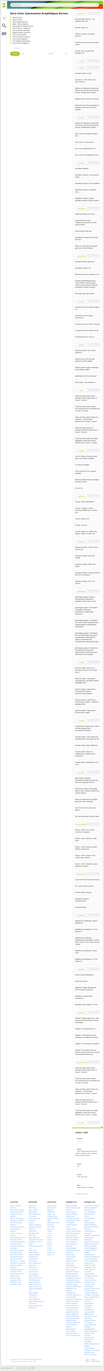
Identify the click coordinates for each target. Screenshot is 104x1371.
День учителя (34, 1276)
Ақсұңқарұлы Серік (73, 1220)
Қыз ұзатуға (51, 1208)
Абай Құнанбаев (71, 1206)
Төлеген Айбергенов (91, 1297)
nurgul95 (50, 53)
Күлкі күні (32, 1229)
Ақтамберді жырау (72, 1218)
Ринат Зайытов (89, 1269)
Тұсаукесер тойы (53, 1223)
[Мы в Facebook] (17, 1368)
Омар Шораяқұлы (90, 1259)
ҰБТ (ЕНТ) (13, 1267)
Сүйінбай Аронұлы (91, 1276)
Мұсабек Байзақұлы (91, 1227)
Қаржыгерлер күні (35, 1286)
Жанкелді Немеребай (73, 1282)
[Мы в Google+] (29, 1368)
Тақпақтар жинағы (17, 1212)
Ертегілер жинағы (16, 1254)
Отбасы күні (33, 1267)
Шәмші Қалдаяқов (90, 1331)
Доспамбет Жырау (72, 1271)
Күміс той (50, 1229)
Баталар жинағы (16, 1252)
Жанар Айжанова (72, 1276)
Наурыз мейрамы (35, 1225)
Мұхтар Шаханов (90, 1246)
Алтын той (51, 1227)
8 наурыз (32, 1220)
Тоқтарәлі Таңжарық (91, 1295)
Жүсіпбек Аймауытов (73, 1295)
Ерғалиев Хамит (71, 1333)
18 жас (49, 1231)
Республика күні (34, 1280)
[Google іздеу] (4, 26)
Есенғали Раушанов (73, 1323)
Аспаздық (13, 1248)
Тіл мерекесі (33, 1269)
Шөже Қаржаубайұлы (92, 1344)
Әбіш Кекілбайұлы (72, 1240)
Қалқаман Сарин (72, 1310)
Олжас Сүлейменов (91, 1261)
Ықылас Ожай (89, 1352)
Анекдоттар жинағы (17, 1246)
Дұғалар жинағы (16, 1259)
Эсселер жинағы (16, 1244)
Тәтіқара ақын (89, 1291)
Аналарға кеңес (15, 1284)
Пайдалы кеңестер (17, 1269)
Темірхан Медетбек (91, 1293)
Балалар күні (33, 1257)
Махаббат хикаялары (17, 1263)
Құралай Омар (71, 1320)
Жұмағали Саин (71, 1288)
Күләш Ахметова (71, 1305)
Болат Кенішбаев (72, 1267)
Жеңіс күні (32, 1250)
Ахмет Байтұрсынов (73, 1208)
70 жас (49, 1248)
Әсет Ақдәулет (71, 1242)
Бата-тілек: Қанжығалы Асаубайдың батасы (39, 13)
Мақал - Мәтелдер (16, 1218)
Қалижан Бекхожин (73, 1316)
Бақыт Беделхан (71, 1244)
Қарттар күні (33, 1271)
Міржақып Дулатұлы (91, 1244)
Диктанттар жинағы (17, 1210)
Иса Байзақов (71, 1297)
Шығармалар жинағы (17, 1242)
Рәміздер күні (33, 1259)
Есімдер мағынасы (16, 1257)
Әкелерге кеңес (15, 1282)
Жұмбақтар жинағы (17, 1220)
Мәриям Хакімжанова (92, 1235)
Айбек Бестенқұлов (73, 1233)
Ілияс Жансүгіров (90, 1354)
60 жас (49, 1244)
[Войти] (4, 12)
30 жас (49, 1235)
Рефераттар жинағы (17, 1227)
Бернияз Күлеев (71, 1261)
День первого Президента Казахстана (34, 1295)
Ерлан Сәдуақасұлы (73, 1335)
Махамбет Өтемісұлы (92, 1206)
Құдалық (50, 1210)
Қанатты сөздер (16, 1265)
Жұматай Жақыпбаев (73, 1286)
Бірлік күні (32, 1235)
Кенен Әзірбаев (71, 1303)
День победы (33, 1252)
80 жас (49, 1250)
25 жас (49, 1233)
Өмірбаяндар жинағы (18, 1237)
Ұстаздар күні (33, 1274)
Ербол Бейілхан (71, 1325)
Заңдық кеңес (15, 1276)
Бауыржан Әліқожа (72, 1250)
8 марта (31, 1223)
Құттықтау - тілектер (17, 1261)
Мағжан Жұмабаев (91, 1208)
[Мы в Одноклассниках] (33, 1368)
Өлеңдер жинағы (16, 1240)
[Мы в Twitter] (25, 1368)
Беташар (50, 1225)
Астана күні (33, 1261)
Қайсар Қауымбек (72, 1314)
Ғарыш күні (33, 1231)
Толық (15, 53)
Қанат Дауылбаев (72, 1308)
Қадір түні (51, 1254)
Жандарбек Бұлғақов (73, 1278)
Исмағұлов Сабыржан (73, 1299)
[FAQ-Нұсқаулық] (4, 35)
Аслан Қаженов (71, 1225)
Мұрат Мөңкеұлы (90, 1225)
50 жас (49, 1240)
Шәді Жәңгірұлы (90, 1325)
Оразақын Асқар (90, 1267)
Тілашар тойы (52, 1216)
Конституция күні (35, 1263)
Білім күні (32, 1265)
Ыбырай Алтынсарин (92, 1350)
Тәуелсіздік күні (34, 1299)
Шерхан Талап (89, 1333)
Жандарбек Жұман (72, 1280)
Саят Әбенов (88, 1278)
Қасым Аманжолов (72, 1318)
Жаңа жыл (32, 1206)
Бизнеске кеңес (15, 1271)
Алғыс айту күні (34, 1218)
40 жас (49, 1237)
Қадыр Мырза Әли (72, 1312)
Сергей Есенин (89, 1282)
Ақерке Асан (70, 1216)
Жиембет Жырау (71, 1284)
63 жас (49, 1246)
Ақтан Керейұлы (72, 1214)
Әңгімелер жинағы (17, 1250)
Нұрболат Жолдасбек (91, 1257)
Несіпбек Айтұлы (90, 1250)
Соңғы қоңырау (34, 1254)
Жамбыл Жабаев (71, 1274)
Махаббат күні (34, 1233)
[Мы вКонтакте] (21, 1368)
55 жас (49, 1242)
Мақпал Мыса (89, 1214)
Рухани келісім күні (35, 1278)
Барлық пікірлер (82, 1194)
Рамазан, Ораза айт (36, 1305)
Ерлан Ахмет (70, 1331)
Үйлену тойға (52, 1206)
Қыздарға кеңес (15, 1280)
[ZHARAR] (4, 6)
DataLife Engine (23, 1361)
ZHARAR (27, 1359)
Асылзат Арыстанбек (73, 1231)
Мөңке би (87, 1233)
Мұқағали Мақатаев (91, 1242)
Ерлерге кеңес (15, 1278)
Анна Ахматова (71, 1235)
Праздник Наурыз (35, 1227)
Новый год (32, 1208)
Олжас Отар (88, 1263)
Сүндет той (51, 1214)
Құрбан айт (33, 1308)
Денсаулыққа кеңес (17, 1274)
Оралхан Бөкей (89, 1265)
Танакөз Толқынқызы (92, 1288)
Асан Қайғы (70, 1223)
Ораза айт (51, 1252)
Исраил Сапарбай (72, 1301)
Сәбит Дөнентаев (90, 1280)
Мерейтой (51, 1212)
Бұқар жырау (70, 1269)
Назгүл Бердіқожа (90, 1248)
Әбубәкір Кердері (72, 1237)
